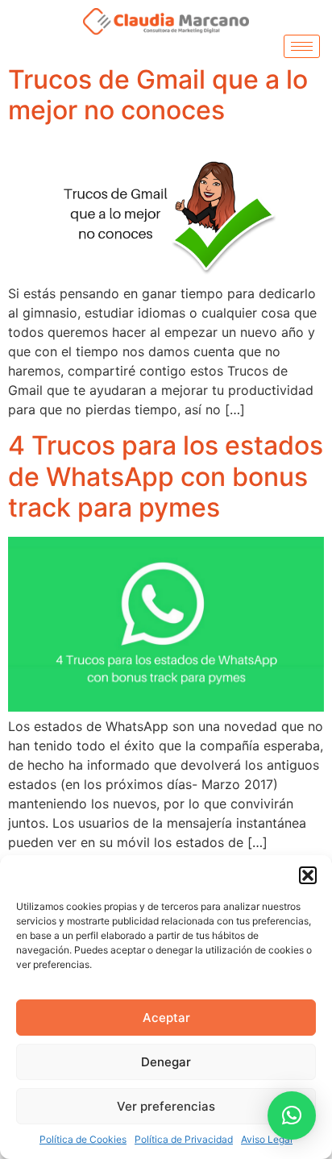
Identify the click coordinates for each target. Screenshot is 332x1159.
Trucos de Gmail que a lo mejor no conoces (158, 95)
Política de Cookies (83, 1139)
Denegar (166, 1062)
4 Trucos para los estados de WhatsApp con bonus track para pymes (165, 476)
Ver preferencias (166, 1106)
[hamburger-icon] (302, 46)
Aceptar (166, 1017)
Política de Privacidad (184, 1139)
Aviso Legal (267, 1139)
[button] (308, 875)
